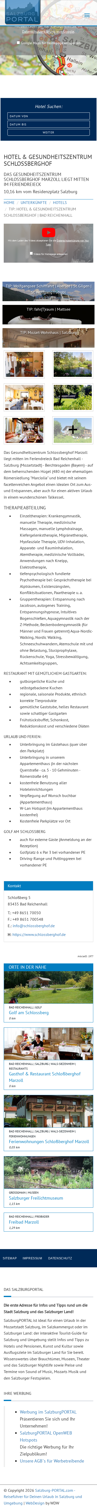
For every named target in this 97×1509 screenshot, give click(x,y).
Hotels (60, 202)
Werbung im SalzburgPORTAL (48, 1412)
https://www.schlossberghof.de (39, 934)
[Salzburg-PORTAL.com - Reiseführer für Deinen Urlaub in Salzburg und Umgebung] (22, 11)
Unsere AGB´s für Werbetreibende (52, 1461)
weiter (48, 132)
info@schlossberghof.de (34, 925)
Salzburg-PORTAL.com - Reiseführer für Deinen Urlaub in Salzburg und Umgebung (43, 1497)
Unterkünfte (34, 202)
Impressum (32, 1258)
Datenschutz (60, 1258)
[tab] (48, 886)
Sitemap (10, 1258)
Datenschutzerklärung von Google (48, 31)
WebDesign (35, 1503)
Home (9, 202)
